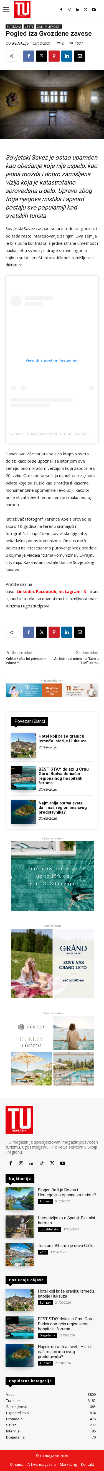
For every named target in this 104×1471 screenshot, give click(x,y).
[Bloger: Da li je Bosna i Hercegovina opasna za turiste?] (20, 1198)
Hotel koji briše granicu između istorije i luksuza (63, 738)
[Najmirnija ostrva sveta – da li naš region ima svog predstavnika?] (23, 812)
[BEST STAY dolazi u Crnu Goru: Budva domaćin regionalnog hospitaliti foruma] (23, 778)
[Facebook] (61, 10)
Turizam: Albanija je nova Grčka (66, 1245)
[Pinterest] (54, 56)
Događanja (47, 1335)
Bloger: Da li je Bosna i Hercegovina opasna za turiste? (67, 1192)
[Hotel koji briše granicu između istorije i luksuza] (23, 745)
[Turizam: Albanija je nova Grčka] (20, 1254)
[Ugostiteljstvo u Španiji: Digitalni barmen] (20, 1226)
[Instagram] (69, 10)
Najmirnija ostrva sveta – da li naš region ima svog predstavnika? (63, 808)
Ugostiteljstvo (50, 1229)
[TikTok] (42, 1163)
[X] (86, 10)
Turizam (14, 27)
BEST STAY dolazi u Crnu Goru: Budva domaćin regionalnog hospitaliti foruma (64, 776)
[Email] (79, 56)
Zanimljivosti (49, 27)
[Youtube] (94, 10)
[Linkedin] (77, 10)
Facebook (46, 591)
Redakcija (20, 43)
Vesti (29, 27)
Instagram (70, 591)
